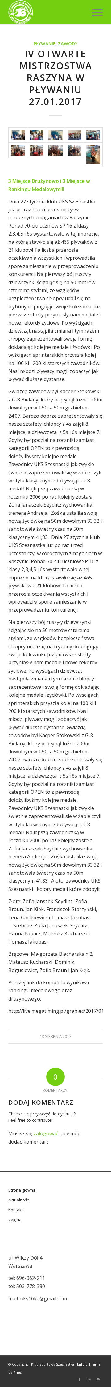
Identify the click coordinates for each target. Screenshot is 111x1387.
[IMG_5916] (55, 154)
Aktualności (19, 1200)
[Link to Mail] (98, 1379)
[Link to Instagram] (88, 1379)
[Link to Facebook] (79, 1379)
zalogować (46, 1133)
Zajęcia (15, 1220)
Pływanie (45, 44)
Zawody (67, 44)
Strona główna (21, 1190)
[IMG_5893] (36, 135)
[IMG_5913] (36, 154)
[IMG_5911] (17, 154)
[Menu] (94, 12)
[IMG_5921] (93, 154)
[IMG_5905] (93, 135)
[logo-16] (46, 12)
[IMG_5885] (17, 135)
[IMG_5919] (74, 154)
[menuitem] (94, 12)
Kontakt (15, 1209)
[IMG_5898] (55, 135)
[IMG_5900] (74, 135)
